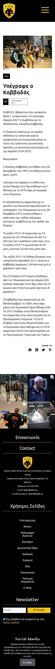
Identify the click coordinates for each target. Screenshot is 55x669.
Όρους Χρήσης (11, 622)
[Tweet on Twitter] (43, 350)
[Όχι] (51, 654)
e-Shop (27, 587)
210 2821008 (32, 486)
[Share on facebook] (30, 350)
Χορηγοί (27, 560)
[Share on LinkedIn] (36, 350)
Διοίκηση (27, 554)
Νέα (27, 566)
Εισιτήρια (27, 541)
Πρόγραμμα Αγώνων (27, 534)
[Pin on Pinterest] (50, 350)
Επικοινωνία (28, 572)
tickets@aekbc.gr (35, 494)
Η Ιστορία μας (27, 520)
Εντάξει (27, 662)
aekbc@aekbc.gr (31, 490)
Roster (27, 526)
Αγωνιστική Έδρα (27, 547)
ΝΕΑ (6, 76)
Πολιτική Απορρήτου (27, 580)
